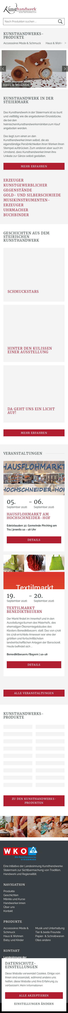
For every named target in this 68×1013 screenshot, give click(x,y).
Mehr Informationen (31, 985)
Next (65, 69)
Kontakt (8, 911)
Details (34, 540)
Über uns (9, 907)
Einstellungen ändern (34, 1003)
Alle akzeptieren (34, 995)
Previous (3, 69)
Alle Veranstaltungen (34, 693)
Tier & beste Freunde (48, 932)
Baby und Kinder (13, 940)
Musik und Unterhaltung (50, 928)
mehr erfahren (34, 166)
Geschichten (10, 895)
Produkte (9, 891)
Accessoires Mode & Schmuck (22, 43)
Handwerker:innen (14, 903)
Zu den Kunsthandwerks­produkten (34, 800)
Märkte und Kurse (14, 899)
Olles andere (43, 940)
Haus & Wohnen (13, 936)
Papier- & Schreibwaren (49, 936)
